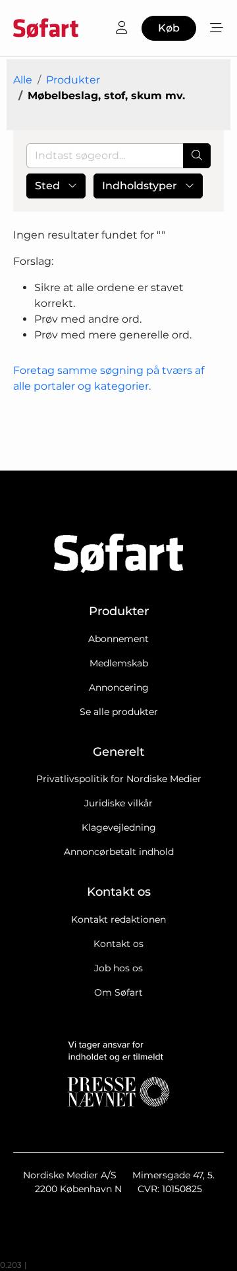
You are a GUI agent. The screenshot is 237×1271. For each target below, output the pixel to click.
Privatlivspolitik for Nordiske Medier (118, 779)
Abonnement (118, 639)
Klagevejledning (119, 827)
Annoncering (119, 687)
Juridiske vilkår (118, 803)
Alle (22, 80)
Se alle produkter (119, 712)
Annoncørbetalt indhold (119, 852)
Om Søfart (118, 992)
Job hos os (118, 968)
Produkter (73, 80)
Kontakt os (118, 944)
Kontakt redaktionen (118, 919)
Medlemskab (119, 663)
